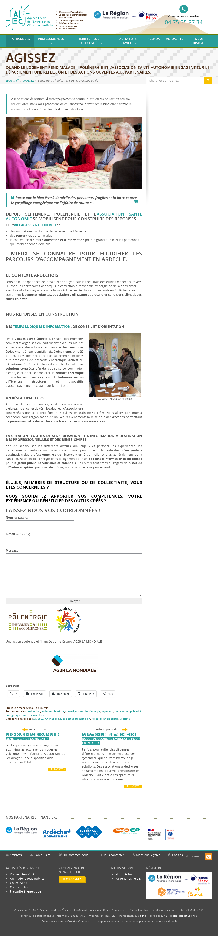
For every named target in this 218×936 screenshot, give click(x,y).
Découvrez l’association (71, 11)
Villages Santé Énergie (35, 225)
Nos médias (123, 874)
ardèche (47, 711)
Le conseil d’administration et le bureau (73, 16)
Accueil (14, 80)
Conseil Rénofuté (22, 874)
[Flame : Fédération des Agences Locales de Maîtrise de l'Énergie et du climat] (195, 892)
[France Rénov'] (127, 12)
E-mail (18, 534)
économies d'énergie (87, 711)
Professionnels (51, 39)
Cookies (177, 855)
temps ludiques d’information (42, 326)
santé (25, 715)
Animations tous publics (27, 879)
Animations (52, 718)
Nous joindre (198, 41)
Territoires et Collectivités (89, 41)
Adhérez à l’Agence (69, 23)
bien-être (58, 711)
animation (34, 711)
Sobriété (125, 718)
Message (12, 550)
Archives (15, 855)
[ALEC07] (29, 17)
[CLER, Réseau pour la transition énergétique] (171, 892)
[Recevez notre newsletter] (208, 856)
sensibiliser (37, 715)
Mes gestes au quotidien (75, 718)
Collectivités (18, 883)
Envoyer (74, 601)
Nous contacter (113, 855)
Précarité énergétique (105, 718)
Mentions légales (147, 855)
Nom (17, 517)
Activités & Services (128, 41)
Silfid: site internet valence (181, 915)
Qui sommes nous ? (76, 855)
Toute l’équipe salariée (71, 20)
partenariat (122, 711)
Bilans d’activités (67, 28)
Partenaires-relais (128, 879)
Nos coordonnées (68, 25)
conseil (69, 711)
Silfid (143, 915)
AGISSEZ (28, 80)
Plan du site (41, 855)
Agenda (154, 39)
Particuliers (20, 39)
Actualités (174, 39)
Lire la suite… (57, 769)
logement (107, 711)
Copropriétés (19, 887)
